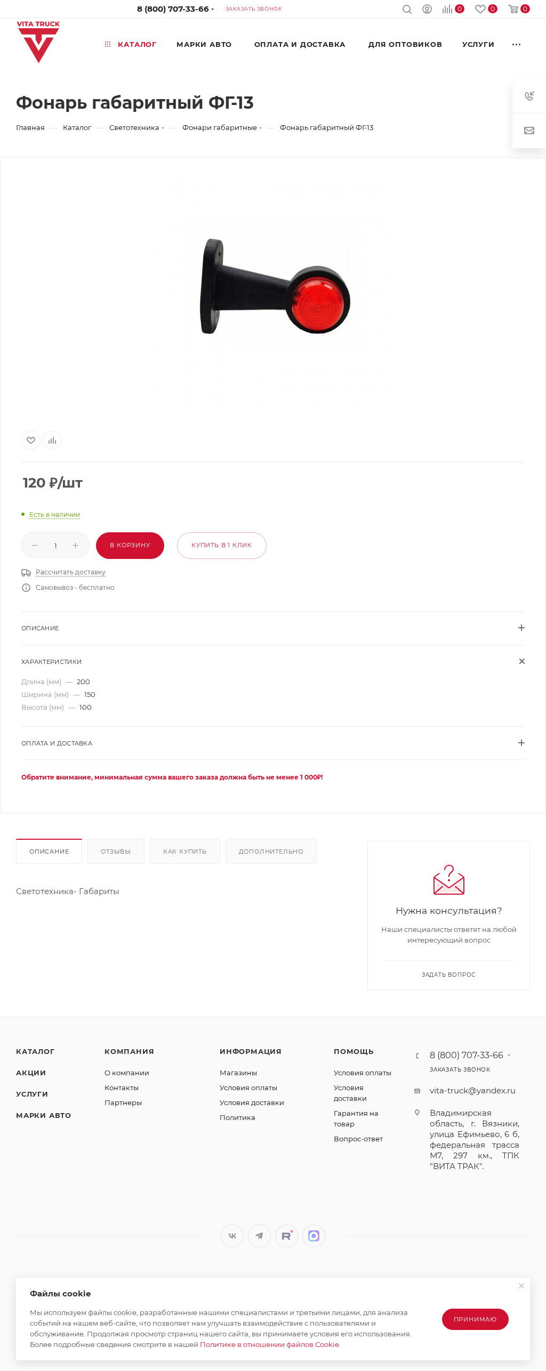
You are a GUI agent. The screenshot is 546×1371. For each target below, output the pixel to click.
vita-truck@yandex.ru (473, 1090)
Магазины (238, 1072)
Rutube (286, 1235)
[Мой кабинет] (427, 10)
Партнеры (123, 1102)
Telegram (259, 1235)
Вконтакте (232, 1235)
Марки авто (43, 1115)
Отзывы (116, 851)
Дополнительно (271, 851)
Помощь (354, 1051)
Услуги (32, 1094)
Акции (31, 1072)
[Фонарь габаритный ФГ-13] (273, 292)
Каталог (35, 1051)
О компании (127, 1072)
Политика (237, 1117)
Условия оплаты (248, 1087)
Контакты (122, 1087)
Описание (49, 851)
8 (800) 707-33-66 (173, 9)
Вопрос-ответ (358, 1138)
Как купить (185, 851)
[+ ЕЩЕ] (516, 44)
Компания (129, 1051)
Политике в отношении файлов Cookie (269, 1344)
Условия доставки (252, 1102)
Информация (251, 1051)
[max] (313, 1235)
